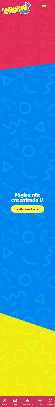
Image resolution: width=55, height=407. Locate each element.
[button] (44, 6)
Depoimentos (27, 404)
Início (4, 404)
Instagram (40, 404)
